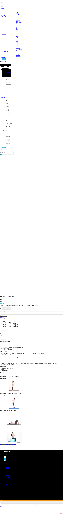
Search (2, 6)
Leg (16, 43)
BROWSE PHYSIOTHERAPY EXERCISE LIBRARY (8, 444)
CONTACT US (7, 479)
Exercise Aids (8, 126)
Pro (16, 27)
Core (17, 26)
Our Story (18, 13)
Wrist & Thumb (8, 113)
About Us (4, 9)
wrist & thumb (18, 38)
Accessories (8, 145)
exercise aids (18, 45)
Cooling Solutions (9, 123)
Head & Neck (8, 106)
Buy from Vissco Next (3, 316)
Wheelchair (7, 133)
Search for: (3, 2)
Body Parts (4, 34)
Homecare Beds (8, 143)
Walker (7, 135)
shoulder (17, 40)
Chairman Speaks (19, 10)
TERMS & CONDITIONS (8, 478)
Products (5, 157)
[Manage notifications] (61, 513)
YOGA (6, 485)
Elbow (7, 103)
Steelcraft (18, 20)
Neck (17, 44)
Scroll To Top (2, 504)
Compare (2, 317)
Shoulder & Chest (8, 111)
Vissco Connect (8, 81)
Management (18, 12)
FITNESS (6, 484)
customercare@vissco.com (8, 494)
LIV (6, 91)
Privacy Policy (7, 476)
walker (17, 52)
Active (17, 29)
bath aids (4, 57)
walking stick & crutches (20, 54)
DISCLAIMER (7, 477)
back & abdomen (19, 37)
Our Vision (18, 14)
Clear (3, 310)
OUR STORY (8, 74)
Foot (17, 42)
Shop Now (3, 59)
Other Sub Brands (19, 24)
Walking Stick (8, 136)
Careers (3, 15)
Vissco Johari (18, 23)
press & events (7, 475)
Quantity (3, 311)
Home (3, 8)
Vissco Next (18, 21)
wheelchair (18, 55)
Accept (1, 506)
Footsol (17, 19)
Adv (16, 28)
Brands (3, 17)
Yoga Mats (7, 120)
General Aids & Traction (8, 140)
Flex (16, 31)
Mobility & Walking (5, 130)
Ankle (17, 36)
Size (1, 308)
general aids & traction (20, 56)
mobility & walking (5, 51)
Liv (16, 30)
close (1, 63)
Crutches (7, 138)
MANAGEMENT (9, 72)
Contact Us (4, 16)
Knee (17, 35)
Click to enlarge (3, 293)
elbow (17, 41)
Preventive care (19, 49)
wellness (3, 47)
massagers (18, 48)
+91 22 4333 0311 (6, 493)
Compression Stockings (8, 110)
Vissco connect (19, 22)
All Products (18, 33)
